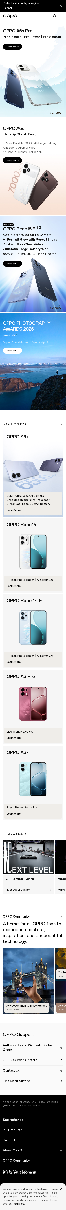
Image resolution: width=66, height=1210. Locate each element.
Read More (18, 1204)
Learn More (14, 510)
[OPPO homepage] (10, 16)
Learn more (12, 46)
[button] (61, 16)
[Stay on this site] (60, 5)
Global (8, 8)
